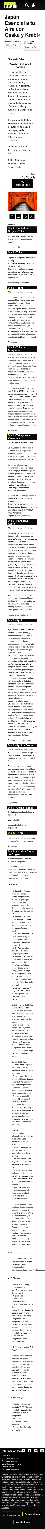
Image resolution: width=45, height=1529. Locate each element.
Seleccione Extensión (29, 42)
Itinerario (11, 224)
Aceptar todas (23, 1522)
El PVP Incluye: (14, 1277)
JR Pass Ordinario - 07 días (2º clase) (11, 45)
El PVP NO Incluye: (16, 1397)
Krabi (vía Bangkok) (30, 47)
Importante (12, 1252)
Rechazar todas (32, 1514)
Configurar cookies (11, 1515)
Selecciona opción (13, 41)
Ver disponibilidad (23, 183)
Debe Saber (13, 884)
